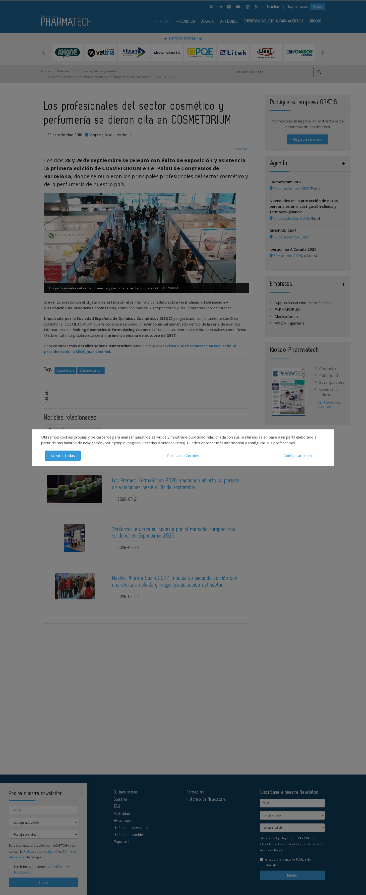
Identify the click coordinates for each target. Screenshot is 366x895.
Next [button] (322, 52)
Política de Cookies (183, 455)
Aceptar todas (63, 455)
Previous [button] (43, 52)
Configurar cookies (299, 455)
